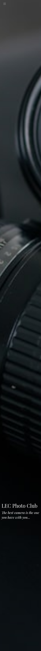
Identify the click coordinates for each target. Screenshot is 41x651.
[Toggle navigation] (5, 4)
